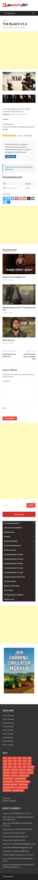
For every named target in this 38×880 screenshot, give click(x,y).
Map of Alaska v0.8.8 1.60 (18, 836)
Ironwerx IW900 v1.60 (21, 851)
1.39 (24, 758)
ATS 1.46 (31, 767)
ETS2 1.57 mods (8, 715)
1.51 (24, 764)
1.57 (24, 767)
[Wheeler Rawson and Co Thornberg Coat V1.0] (19, 305)
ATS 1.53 (14, 773)
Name (5, 408)
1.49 (14, 764)
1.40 (29, 758)
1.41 (5, 761)
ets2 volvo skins (18, 790)
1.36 (9, 758)
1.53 (5, 767)
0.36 (5, 758)
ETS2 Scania (23, 784)
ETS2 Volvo (7, 790)
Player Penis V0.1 (19, 840)
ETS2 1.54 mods (8, 726)
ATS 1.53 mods (8, 745)
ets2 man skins (8, 781)
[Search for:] (19, 505)
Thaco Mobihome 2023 (23, 829)
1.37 (14, 758)
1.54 (9, 767)
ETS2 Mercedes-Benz (22, 781)
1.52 (29, 764)
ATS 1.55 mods (8, 737)
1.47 (5, 764)
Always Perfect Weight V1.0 (14, 277)
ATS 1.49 (22, 770)
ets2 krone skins (20, 778)
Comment (7, 381)
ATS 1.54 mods (8, 741)
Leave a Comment (19, 27)
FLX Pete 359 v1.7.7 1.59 (21, 813)
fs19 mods (6, 798)
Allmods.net (10, 876)
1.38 (19, 758)
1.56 (19, 767)
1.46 (29, 761)
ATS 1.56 (6, 775)
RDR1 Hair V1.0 (9, 340)
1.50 (19, 764)
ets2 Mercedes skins (10, 784)
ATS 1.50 (30, 770)
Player (5, 20)
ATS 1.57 (14, 775)
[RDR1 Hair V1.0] (19, 338)
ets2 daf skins (8, 778)
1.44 (19, 761)
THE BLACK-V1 (11, 188)
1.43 (14, 761)
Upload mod (19, 514)
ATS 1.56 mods (8, 734)
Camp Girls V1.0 (19, 833)
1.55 (14, 767)
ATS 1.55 (30, 773)
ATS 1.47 (6, 770)
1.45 (24, 761)
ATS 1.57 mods (8, 730)
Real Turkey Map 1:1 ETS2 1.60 (22, 855)
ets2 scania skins (9, 787)
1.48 (9, 764)
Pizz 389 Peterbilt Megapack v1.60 (23, 844)
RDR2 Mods (9, 169)
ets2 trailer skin (22, 787)
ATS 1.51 (6, 773)
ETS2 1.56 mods (8, 719)
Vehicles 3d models (9, 801)
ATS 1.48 (14, 770)
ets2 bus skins (23, 775)
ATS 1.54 (22, 773)
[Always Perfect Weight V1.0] (19, 275)
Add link (10, 156)
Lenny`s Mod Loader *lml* (19, 114)
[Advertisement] (19, 50)
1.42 (9, 761)
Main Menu (11, 13)
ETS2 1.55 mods (8, 723)
